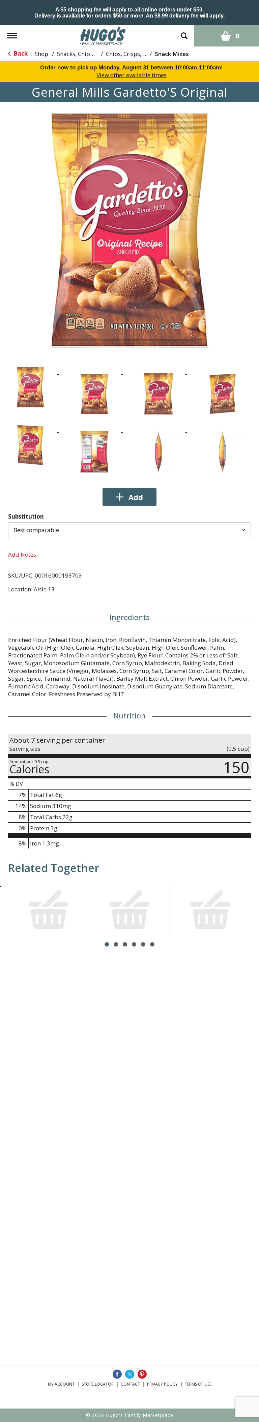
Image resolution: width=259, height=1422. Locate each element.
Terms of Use (198, 1384)
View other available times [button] (131, 75)
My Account (61, 1384)
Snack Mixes (172, 54)
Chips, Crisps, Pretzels (135, 54)
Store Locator (98, 1384)
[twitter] (129, 1374)
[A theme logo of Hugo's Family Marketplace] (103, 35)
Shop (41, 54)
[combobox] (129, 530)
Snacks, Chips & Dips (84, 54)
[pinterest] (142, 1374)
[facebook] (117, 1374)
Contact (130, 1384)
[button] (30, 387)
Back (20, 53)
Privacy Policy (162, 1384)
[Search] (184, 32)
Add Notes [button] (22, 554)
